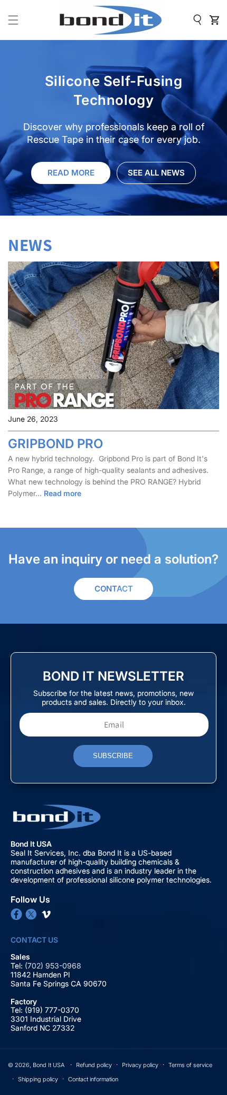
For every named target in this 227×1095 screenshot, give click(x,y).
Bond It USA (48, 1065)
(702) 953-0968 (54, 965)
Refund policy (94, 1065)
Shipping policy (38, 1079)
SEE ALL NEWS (156, 173)
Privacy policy (140, 1065)
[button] (13, 20)
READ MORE (71, 173)
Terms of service (190, 1065)
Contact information (93, 1079)
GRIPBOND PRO (55, 443)
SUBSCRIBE (113, 756)
